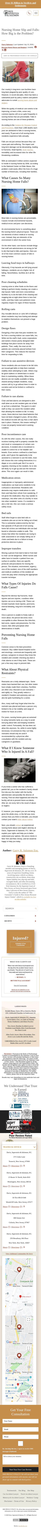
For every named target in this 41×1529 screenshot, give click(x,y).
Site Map (30, 1491)
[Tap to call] (29, 13)
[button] (20, 915)
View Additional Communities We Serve (19, 1254)
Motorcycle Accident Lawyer (13, 1498)
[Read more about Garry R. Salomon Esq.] (20, 856)
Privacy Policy (31, 1501)
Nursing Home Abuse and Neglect (14, 47)
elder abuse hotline (25, 820)
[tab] (20, 915)
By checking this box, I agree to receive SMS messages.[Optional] (18, 1450)
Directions (15, 1166)
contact (18, 825)
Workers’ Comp (32, 1498)
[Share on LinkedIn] (5, 50)
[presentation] (35, 13)
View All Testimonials (20, 986)
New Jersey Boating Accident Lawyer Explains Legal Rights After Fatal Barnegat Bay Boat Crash (20, 1028)
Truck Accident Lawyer (29, 1494)
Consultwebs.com (22, 1526)
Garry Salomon (7, 44)
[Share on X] (3, 50)
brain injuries (28, 150)
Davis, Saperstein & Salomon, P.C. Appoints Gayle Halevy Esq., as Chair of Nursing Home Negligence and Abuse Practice (20, 1019)
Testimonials (11, 1491)
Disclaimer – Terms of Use (14, 1501)
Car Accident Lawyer (11, 1494)
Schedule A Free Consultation (20, 944)
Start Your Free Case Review (20, 1470)
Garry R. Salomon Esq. (25, 850)
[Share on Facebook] (35, 47)
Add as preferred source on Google (20, 55)
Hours (5, 1166)
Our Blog (22, 1491)
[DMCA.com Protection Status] (20, 1519)
